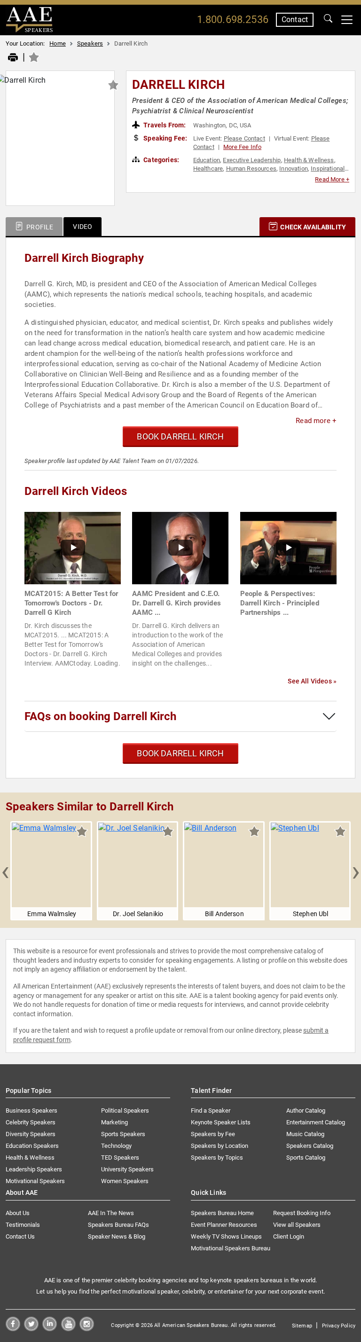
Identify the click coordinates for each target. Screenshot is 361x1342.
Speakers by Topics (217, 1157)
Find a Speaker (210, 1110)
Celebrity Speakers (30, 1122)
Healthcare (208, 168)
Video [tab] (82, 226)
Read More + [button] (332, 179)
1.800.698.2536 (232, 19)
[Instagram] (86, 1328)
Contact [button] (295, 19)
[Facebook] (13, 1328)
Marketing (114, 1122)
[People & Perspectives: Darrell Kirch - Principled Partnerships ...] (288, 547)
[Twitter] (31, 1328)
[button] (5, 871)
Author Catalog (305, 1110)
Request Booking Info (301, 1212)
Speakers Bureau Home (222, 1212)
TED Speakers (120, 1157)
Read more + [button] (316, 420)
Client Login (288, 1236)
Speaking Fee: (164, 138)
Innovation (293, 168)
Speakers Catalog (309, 1145)
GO (328, 20)
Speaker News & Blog (116, 1236)
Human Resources (251, 168)
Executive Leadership (252, 160)
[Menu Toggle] (347, 20)
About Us (18, 1212)
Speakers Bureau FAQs (118, 1224)
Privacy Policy (338, 1326)
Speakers (90, 43)
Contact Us (20, 1236)
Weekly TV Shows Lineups (226, 1236)
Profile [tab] (39, 227)
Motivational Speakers (35, 1181)
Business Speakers (31, 1110)
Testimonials (23, 1224)
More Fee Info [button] (242, 146)
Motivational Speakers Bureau (230, 1248)
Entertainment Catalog (315, 1122)
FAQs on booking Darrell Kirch (100, 716)
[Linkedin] (49, 1328)
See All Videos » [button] (312, 681)
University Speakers (127, 1169)
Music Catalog (305, 1134)
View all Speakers (297, 1224)
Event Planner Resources (224, 1224)
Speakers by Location (219, 1145)
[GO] (328, 20)
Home (57, 43)
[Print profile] (13, 57)
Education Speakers (32, 1145)
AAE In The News (111, 1212)
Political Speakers (125, 1110)
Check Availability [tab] (312, 227)
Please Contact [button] (244, 138)
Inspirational (328, 168)
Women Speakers (125, 1181)
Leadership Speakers (34, 1169)
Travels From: (164, 125)
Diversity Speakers (30, 1134)
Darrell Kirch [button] (178, 85)
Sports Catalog (305, 1157)
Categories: (160, 160)
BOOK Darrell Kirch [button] (180, 436)
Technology (116, 1145)
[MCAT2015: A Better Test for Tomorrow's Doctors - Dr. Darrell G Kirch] (72, 547)
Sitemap (302, 1326)
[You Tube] (68, 1328)
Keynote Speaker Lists (221, 1122)
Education (206, 160)
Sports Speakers (123, 1134)
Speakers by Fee (213, 1134)
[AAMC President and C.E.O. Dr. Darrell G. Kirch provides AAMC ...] (180, 547)
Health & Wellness (309, 160)
